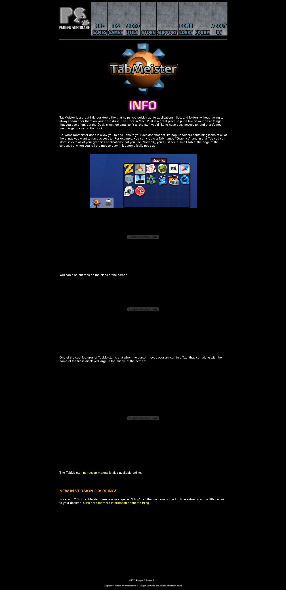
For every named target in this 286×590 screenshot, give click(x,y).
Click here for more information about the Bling (116, 503)
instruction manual (95, 472)
